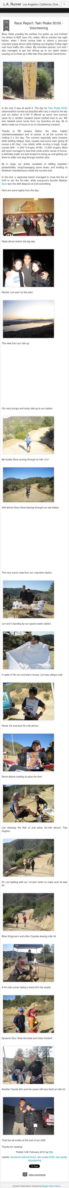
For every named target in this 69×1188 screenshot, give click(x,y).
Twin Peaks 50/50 (57, 108)
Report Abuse (54, 1185)
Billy (51, 1152)
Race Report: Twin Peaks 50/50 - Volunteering (38, 25)
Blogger (45, 1185)
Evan (4, 183)
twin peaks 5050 (46, 1157)
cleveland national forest (23, 1157)
